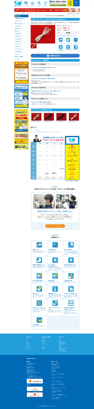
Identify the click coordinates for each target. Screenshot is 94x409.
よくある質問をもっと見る (21, 81)
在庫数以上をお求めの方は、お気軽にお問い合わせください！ (67, 35)
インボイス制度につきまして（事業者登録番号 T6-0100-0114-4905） (34, 376)
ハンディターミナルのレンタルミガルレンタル (56, 378)
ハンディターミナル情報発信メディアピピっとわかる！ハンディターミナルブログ (59, 395)
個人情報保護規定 (62, 349)
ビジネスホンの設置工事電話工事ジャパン (55, 367)
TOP (15, 13)
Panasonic (28, 345)
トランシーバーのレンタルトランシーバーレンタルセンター (57, 381)
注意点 (60, 346)
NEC (27, 342)
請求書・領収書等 (62, 343)
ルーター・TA (44, 339)
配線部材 (43, 340)
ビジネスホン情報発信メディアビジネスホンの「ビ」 (56, 398)
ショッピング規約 (62, 351)
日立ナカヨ (28, 343)
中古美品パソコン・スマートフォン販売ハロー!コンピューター (58, 388)
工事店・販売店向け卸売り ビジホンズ (58, 5)
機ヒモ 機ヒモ (38, 130)
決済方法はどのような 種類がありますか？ (21, 70)
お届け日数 (61, 345)
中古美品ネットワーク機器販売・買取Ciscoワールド (57, 385)
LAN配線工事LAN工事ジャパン (54, 371)
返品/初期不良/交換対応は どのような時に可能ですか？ (22, 78)
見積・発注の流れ (62, 342)
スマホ (43, 346)
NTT (34, 130)
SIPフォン (43, 343)
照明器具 (43, 348)
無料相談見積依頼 (70, 4)
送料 (59, 339)
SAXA (27, 340)
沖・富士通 (28, 348)
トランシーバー (44, 345)
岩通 (27, 346)
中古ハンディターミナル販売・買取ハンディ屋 (57, 374)
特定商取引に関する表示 (63, 348)
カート (76, 4)
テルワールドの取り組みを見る (55, 226)
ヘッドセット (44, 342)
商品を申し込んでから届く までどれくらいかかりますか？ (22, 74)
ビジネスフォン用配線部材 (21, 13)
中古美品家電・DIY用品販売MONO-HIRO (56, 391)
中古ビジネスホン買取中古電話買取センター (55, 364)
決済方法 (60, 340)
